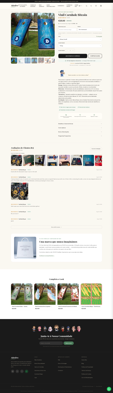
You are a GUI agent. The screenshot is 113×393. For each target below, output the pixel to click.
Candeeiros (61, 5)
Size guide (100, 36)
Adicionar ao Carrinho (73, 56)
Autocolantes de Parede (22, 5)
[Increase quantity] (73, 50)
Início (12, 12)
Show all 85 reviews (55, 227)
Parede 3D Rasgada (33, 5)
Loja (36, 377)
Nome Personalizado (51, 5)
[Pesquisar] (91, 6)
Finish (79, 26)
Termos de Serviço (86, 370)
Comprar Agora (95, 56)
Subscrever (68, 343)
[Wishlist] (96, 6)
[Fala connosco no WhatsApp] (26, 371)
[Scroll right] (101, 160)
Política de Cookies (86, 374)
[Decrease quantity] (67, 50)
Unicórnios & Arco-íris (40, 370)
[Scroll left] (11, 160)
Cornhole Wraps (69, 5)
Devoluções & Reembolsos (65, 367)
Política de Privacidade (87, 367)
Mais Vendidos (41, 5)
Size (59, 36)
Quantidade (61, 43)
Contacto (60, 370)
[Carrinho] (101, 6)
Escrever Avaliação (96, 148)
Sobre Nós (76, 5)
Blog (83, 363)
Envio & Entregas (62, 363)
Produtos (17, 12)
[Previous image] (13, 34)
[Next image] (52, 34)
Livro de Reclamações (87, 377)
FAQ (59, 360)
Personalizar (62, 26)
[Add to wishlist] (29, 286)
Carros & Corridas (39, 367)
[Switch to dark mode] (86, 6)
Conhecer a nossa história (47, 255)
